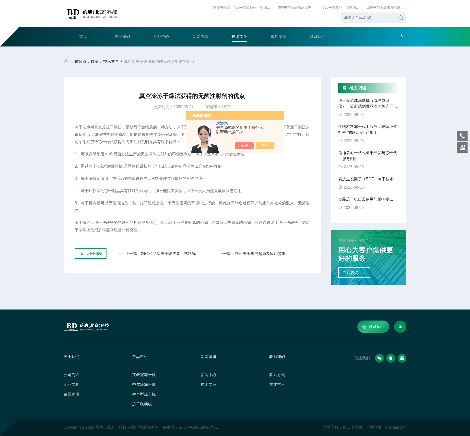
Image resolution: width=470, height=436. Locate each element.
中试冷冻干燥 (144, 384)
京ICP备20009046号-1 (198, 427)
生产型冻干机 (144, 394)
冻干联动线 (142, 404)
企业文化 (71, 384)
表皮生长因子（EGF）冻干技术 (365, 179)
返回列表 (94, 254)
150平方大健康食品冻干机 (386, 7)
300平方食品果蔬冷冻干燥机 (297, 7)
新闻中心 (200, 36)
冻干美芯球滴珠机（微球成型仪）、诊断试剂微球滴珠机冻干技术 (367, 103)
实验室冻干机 (144, 375)
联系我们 (317, 36)
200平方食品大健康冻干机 (342, 7)
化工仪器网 (352, 427)
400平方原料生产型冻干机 (253, 7)
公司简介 (71, 375)
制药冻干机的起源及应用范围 (260, 254)
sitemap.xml (396, 427)
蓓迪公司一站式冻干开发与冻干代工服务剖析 (367, 156)
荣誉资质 (71, 394)
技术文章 (239, 36)
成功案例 (278, 36)
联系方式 (277, 375)
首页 (83, 36)
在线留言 (277, 384)
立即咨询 (350, 273)
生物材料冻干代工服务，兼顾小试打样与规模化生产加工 (367, 130)
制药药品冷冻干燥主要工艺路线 (168, 254)
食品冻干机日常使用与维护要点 (365, 199)
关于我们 (122, 36)
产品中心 (161, 36)
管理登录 (374, 427)
